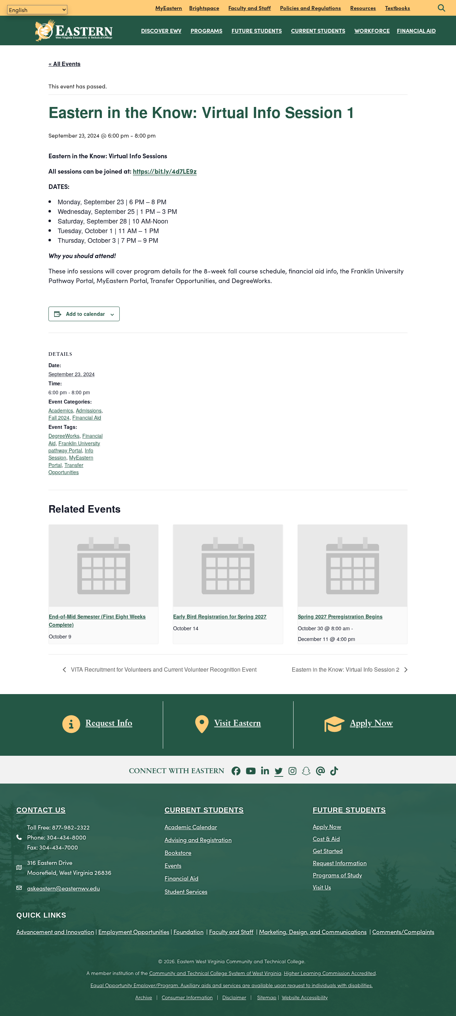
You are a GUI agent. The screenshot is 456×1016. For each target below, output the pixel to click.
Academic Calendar (191, 826)
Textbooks (397, 7)
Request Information (340, 862)
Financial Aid (416, 30)
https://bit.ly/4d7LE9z (165, 170)
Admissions (89, 410)
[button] (441, 8)
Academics (60, 410)
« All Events (64, 64)
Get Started (328, 850)
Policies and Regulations (310, 7)
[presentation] (103, 566)
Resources (363, 7)
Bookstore (178, 852)
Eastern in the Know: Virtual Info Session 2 (346, 669)
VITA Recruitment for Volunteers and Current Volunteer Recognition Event (162, 669)
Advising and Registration (198, 839)
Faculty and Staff (249, 7)
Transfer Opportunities (65, 468)
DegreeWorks (63, 435)
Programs (206, 30)
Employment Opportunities (133, 931)
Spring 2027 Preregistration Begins (340, 616)
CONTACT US (41, 810)
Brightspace (204, 7)
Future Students (257, 30)
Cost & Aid (326, 838)
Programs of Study (337, 875)
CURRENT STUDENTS (204, 810)
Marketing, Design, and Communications (313, 931)
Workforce (372, 30)
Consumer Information (187, 997)
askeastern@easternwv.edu (63, 888)
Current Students (318, 30)
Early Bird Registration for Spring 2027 (219, 616)
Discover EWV (161, 30)
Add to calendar (85, 313)
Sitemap (266, 997)
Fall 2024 (58, 417)
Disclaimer (234, 997)
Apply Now (327, 826)
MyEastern (168, 7)
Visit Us (322, 887)
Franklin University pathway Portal (74, 447)
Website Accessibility (305, 997)
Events (173, 865)
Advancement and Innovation (55, 931)
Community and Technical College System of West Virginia (215, 972)
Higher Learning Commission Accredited (330, 972)
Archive (143, 997)
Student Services (186, 891)
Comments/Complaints (403, 931)
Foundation (188, 931)
